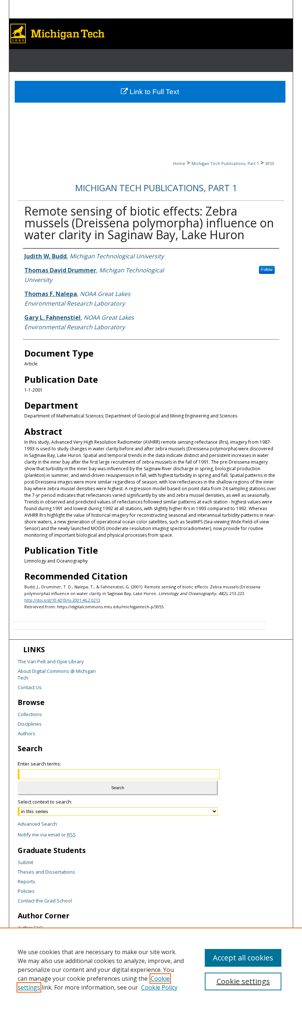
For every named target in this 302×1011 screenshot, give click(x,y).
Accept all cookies (243, 958)
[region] (151, 969)
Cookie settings (243, 981)
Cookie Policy (159, 987)
